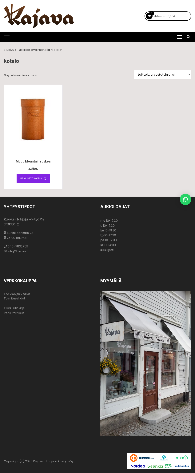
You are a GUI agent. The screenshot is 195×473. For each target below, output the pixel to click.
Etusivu (9, 50)
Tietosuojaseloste (17, 293)
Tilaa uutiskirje (14, 308)
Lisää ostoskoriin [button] (31, 178)
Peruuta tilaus (14, 313)
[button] (185, 199)
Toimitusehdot (14, 298)
